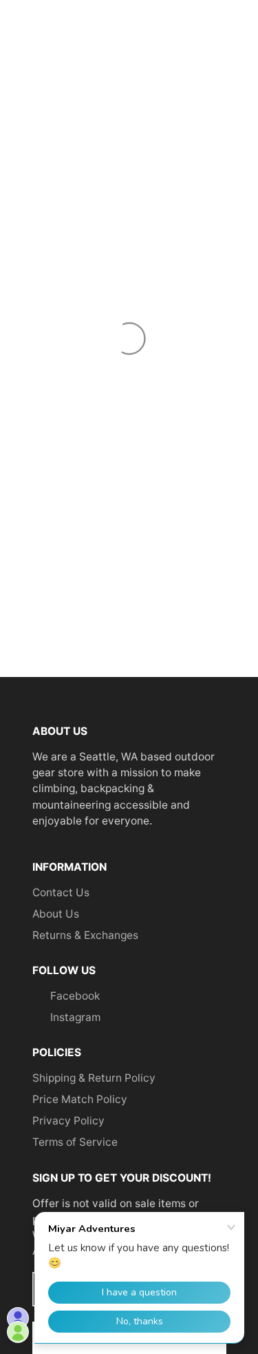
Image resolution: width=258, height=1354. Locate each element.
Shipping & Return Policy (93, 1077)
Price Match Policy (79, 1099)
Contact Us (60, 892)
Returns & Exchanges (85, 935)
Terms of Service (75, 1142)
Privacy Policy (68, 1120)
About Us (55, 913)
